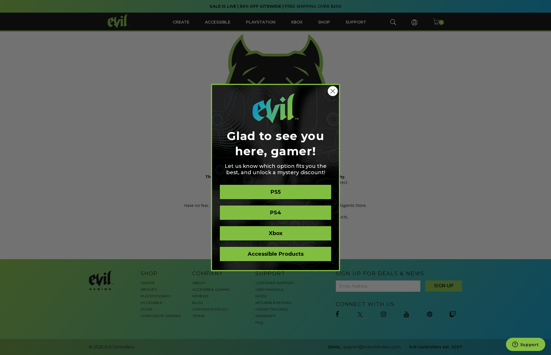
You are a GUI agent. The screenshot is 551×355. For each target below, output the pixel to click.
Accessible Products (276, 254)
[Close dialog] (333, 91)
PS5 (276, 192)
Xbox (275, 233)
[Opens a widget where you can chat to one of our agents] (525, 345)
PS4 (275, 212)
